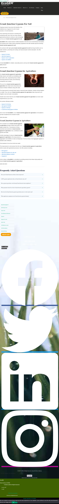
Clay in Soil (3, 210)
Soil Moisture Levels (4, 225)
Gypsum (2, 216)
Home (4, 17)
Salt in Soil (3, 222)
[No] (16, 502)
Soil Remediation (4, 228)
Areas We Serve (35, 470)
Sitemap (40, 470)
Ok (13, 502)
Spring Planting (4, 231)
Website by (13, 493)
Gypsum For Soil (4, 219)
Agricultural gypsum (5, 204)
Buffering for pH (4, 207)
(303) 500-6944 (29, 241)
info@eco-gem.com (29, 244)
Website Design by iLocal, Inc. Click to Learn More (29, 477)
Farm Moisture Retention (5, 213)
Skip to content (3, 1)
